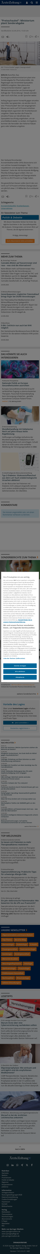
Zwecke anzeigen (20, 666)
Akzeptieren (20, 677)
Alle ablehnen (20, 671)
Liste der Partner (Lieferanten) (14, 658)
